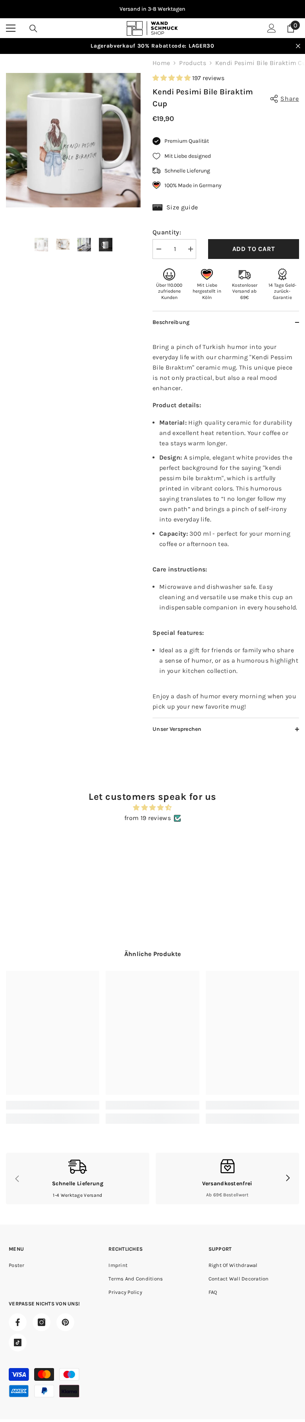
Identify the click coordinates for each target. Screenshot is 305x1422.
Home (161, 63)
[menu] (10, 28)
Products (192, 63)
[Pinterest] (65, 1322)
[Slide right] (287, 1178)
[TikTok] (18, 1342)
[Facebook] (18, 1322)
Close (298, 46)
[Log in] (271, 28)
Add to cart (253, 249)
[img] (152, 807)
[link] (52, 1105)
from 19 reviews (147, 818)
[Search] (33, 28)
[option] (152, 9)
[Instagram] (41, 1322)
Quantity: (166, 232)
